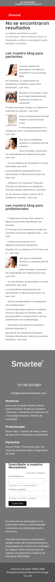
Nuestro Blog (36, 405)
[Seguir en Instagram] (23, 374)
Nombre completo (17, 489)
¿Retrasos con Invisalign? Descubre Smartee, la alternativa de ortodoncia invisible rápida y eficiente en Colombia (26, 186)
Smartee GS (26, 412)
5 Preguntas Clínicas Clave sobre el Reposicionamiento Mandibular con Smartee (24, 221)
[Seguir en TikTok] (32, 374)
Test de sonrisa (30, 446)
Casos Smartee (14, 408)
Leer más (23, 87)
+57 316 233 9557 (27, 385)
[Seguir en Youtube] (41, 374)
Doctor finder (13, 446)
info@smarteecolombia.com (27, 393)
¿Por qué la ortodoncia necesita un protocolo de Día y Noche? (33, 143)
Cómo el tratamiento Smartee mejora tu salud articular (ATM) (34, 119)
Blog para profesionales (35, 434)
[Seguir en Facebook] (14, 374)
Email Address (16, 476)
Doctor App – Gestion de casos (22, 431)
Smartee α (12, 412)
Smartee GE (41, 412)
